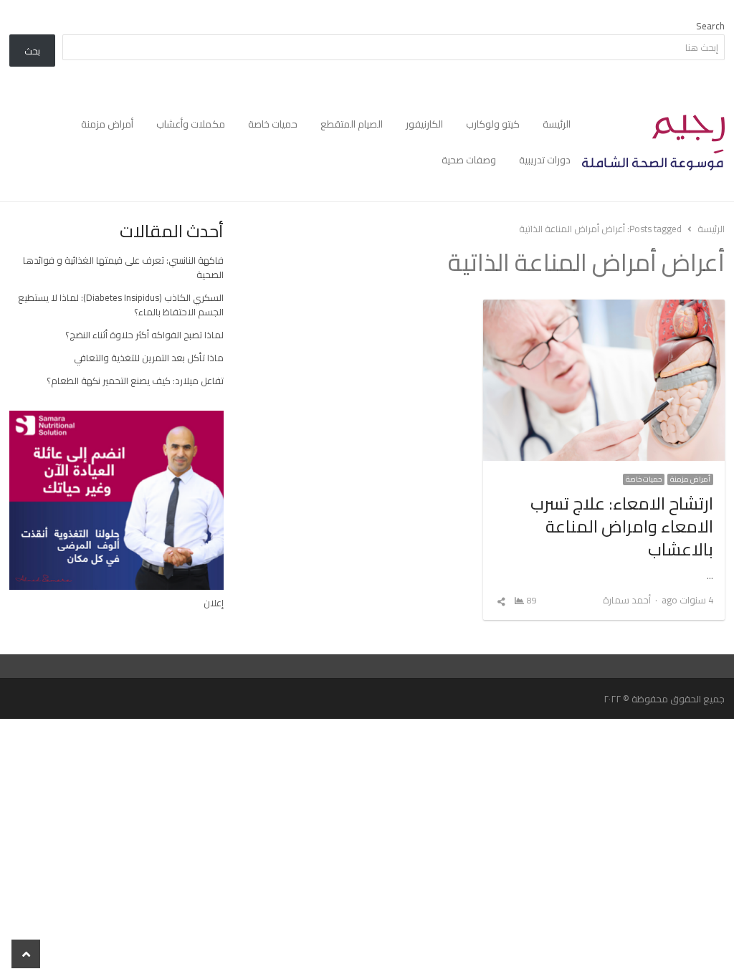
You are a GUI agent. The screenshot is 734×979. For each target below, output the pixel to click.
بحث (32, 50)
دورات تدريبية (545, 160)
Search (710, 25)
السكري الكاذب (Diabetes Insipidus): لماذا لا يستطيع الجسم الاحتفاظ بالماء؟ (121, 304)
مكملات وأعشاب (190, 124)
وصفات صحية (469, 160)
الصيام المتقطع (351, 124)
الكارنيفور (424, 124)
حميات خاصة (272, 124)
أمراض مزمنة (107, 124)
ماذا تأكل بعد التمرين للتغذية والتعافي (149, 357)
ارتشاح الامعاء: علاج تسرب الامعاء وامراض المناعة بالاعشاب (621, 526)
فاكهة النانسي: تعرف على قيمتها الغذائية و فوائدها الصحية (123, 267)
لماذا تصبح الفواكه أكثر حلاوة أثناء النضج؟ (144, 334)
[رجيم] (653, 142)
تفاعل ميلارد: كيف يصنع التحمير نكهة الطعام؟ (135, 380)
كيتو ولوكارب (493, 124)
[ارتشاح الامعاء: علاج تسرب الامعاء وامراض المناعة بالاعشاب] (604, 308)
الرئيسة (557, 124)
